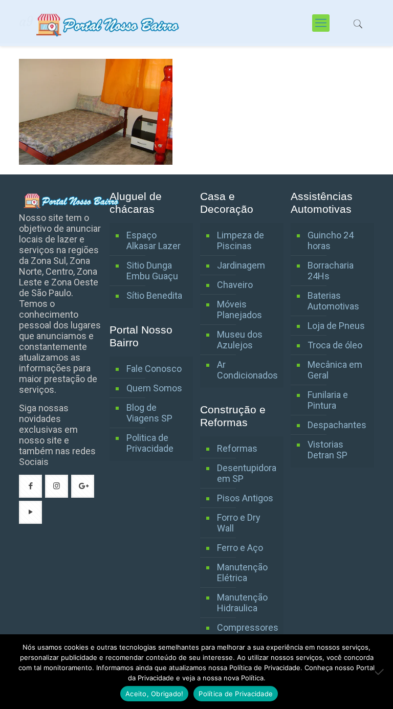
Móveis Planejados (239, 309)
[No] (380, 672)
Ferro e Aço (240, 547)
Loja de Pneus (336, 325)
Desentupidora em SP (246, 473)
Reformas (237, 448)
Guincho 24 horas (331, 240)
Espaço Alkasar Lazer (153, 240)
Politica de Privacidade (149, 443)
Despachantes (337, 424)
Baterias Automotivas (333, 301)
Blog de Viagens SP (149, 413)
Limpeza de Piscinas (240, 240)
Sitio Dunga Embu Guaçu (152, 270)
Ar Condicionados (247, 370)
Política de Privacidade (236, 694)
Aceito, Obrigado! (154, 694)
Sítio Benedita (154, 295)
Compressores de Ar (247, 633)
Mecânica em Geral (335, 370)
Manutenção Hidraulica (242, 602)
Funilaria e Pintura (328, 400)
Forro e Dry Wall (238, 523)
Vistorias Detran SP (327, 449)
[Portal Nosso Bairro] (109, 23)
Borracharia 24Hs (331, 270)
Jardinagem (241, 265)
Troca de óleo (335, 345)
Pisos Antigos (245, 498)
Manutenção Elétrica (242, 572)
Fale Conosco (154, 368)
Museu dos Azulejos (240, 339)
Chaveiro (235, 284)
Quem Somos (154, 388)
